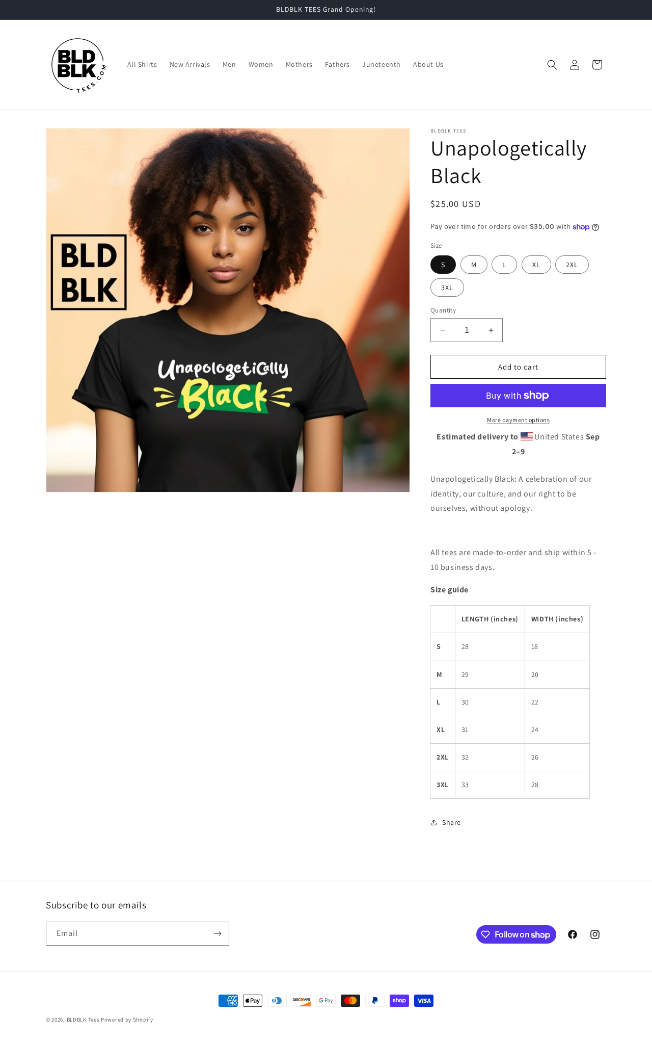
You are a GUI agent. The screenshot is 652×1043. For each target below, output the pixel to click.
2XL (572, 264)
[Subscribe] (217, 934)
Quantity (443, 310)
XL (536, 264)
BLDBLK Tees (83, 1019)
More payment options (518, 420)
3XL (447, 287)
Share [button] (451, 822)
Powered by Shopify (127, 1019)
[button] (552, 65)
